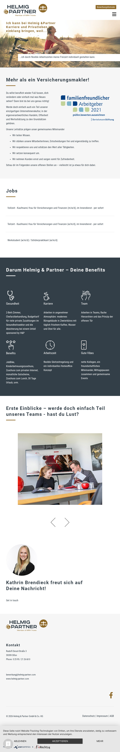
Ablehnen (20, 741)
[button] (53, 522)
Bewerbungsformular (106, 7)
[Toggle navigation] (114, 14)
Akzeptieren (60, 741)
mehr (100, 741)
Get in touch (12, 600)
